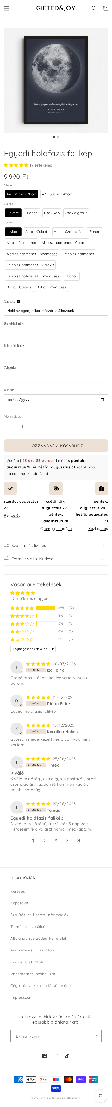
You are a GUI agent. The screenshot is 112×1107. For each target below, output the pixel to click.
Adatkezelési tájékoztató (32, 950)
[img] (39, 663)
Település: (11, 368)
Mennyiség (13, 416)
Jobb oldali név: (15, 346)
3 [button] (56, 840)
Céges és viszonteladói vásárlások (41, 985)
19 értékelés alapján (29, 598)
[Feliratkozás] (95, 1036)
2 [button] (44, 840)
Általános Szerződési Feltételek (38, 938)
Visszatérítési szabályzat (32, 974)
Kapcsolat (19, 903)
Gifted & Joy (48, 1098)
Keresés (17, 891)
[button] (6, 8)
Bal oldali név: (14, 323)
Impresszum (21, 997)
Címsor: (9, 301)
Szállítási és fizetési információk (39, 914)
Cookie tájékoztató (27, 962)
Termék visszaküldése (30, 926)
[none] (21, 194)
